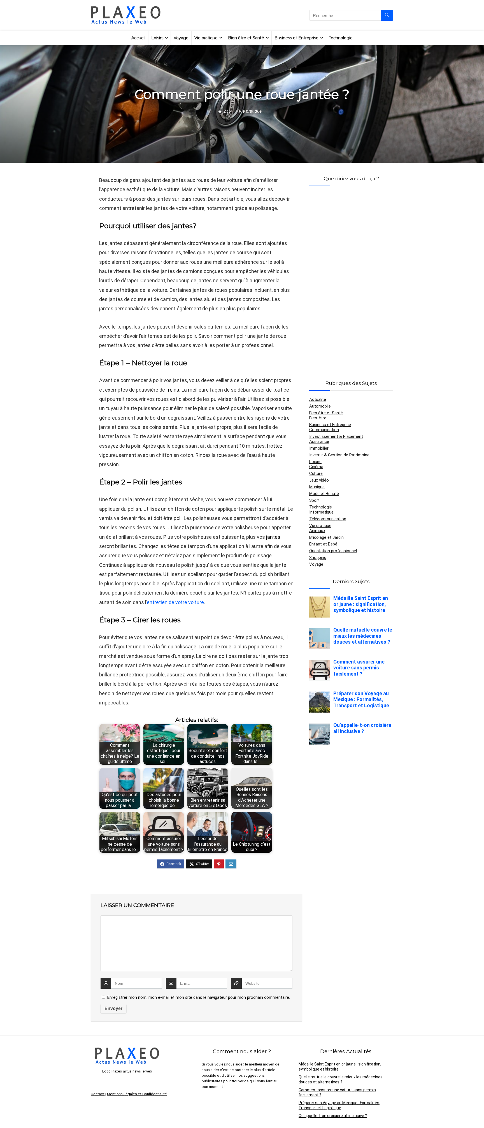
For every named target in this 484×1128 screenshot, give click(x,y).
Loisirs (157, 37)
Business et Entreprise (296, 37)
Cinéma (316, 466)
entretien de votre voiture (175, 602)
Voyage (181, 37)
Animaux (317, 530)
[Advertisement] (351, 276)
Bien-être (317, 417)
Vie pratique (206, 37)
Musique (317, 486)
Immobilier (319, 448)
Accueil (138, 37)
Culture (316, 473)
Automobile (320, 406)
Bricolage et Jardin (326, 537)
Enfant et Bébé (323, 544)
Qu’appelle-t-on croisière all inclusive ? (333, 1115)
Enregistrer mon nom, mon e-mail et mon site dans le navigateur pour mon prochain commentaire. (198, 997)
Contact (97, 1094)
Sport (314, 500)
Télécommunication (327, 518)
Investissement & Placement (336, 436)
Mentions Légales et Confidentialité (137, 1094)
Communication (324, 429)
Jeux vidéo (319, 480)
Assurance (319, 441)
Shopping (317, 557)
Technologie (341, 37)
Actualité (317, 399)
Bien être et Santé (246, 37)
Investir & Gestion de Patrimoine (339, 454)
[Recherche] (387, 15)
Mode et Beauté (324, 493)
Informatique (321, 512)
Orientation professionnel (333, 550)
